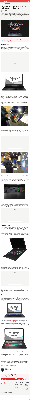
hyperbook (12, 365)
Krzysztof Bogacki (5, 10)
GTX (9, 365)
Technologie (16, 384)
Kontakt (26, 386)
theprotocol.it (2, 393)
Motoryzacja (16, 387)
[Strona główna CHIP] (5, 1)
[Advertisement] (15, 142)
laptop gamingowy (12, 320)
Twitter (18, 379)
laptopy (16, 365)
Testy (15, 385)
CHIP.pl (4, 392)
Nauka (21, 384)
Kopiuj (27, 379)
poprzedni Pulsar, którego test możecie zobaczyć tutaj (9, 205)
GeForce (7, 365)
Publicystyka (22, 385)
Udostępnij (4, 379)
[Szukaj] (27, 1)
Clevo (4, 365)
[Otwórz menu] (28, 1)
